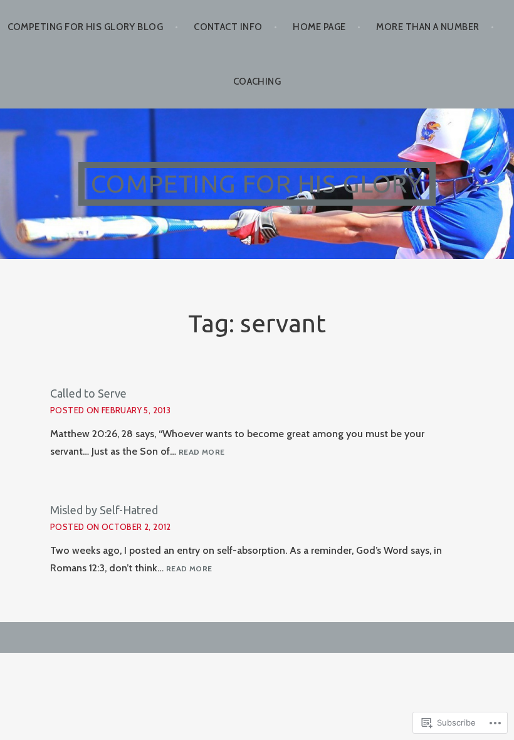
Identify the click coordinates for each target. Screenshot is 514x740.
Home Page (319, 27)
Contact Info (228, 27)
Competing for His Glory (257, 183)
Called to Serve (88, 393)
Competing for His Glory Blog (86, 27)
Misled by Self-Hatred (104, 510)
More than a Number (427, 27)
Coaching (257, 81)
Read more (201, 452)
